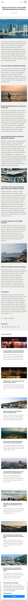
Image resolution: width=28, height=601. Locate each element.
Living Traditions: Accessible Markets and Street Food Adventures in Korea (13, 351)
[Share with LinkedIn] (10, 327)
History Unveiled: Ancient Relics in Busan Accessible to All (12, 412)
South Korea (11, 318)
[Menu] (25, 2)
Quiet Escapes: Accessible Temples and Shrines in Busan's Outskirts (13, 442)
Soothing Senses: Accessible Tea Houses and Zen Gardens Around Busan (12, 569)
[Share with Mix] (8, 327)
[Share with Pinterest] (5, 327)
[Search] (21, 2)
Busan (6, 318)
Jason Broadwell (14, 13)
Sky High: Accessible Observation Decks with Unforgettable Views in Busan (12, 505)
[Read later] (24, 363)
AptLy (3, 2)
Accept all (14, 596)
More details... (12, 590)
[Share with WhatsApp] (16, 327)
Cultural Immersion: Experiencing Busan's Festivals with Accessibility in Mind (13, 536)
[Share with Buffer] (13, 327)
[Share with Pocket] (18, 327)
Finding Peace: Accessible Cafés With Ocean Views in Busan (13, 381)
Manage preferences (8, 593)
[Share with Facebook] (2, 327)
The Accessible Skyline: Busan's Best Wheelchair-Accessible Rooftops (13, 472)
